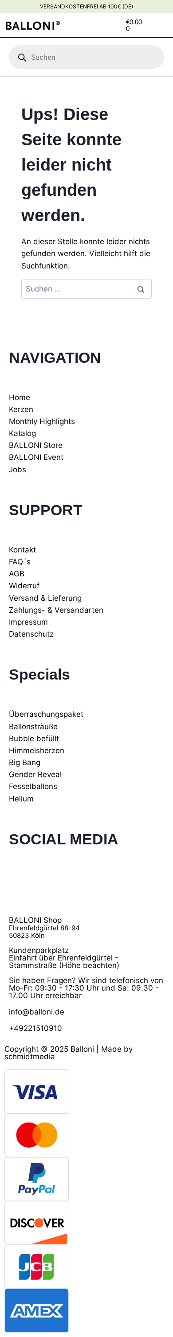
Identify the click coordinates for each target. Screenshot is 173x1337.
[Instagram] (44, 884)
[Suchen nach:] (86, 288)
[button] (166, 25)
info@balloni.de (36, 1011)
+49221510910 (35, 1028)
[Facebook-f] (20, 884)
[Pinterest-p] (69, 884)
